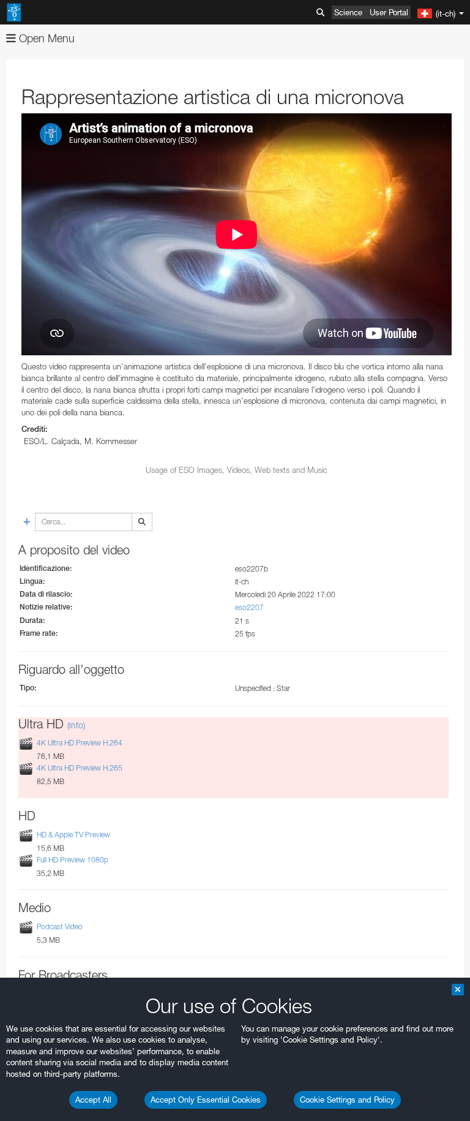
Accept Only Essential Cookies (206, 1099)
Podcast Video (60, 927)
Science (348, 12)
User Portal (389, 12)
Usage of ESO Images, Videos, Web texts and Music (236, 470)
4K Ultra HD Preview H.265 (79, 767)
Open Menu (45, 38)
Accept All (93, 1099)
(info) (76, 725)
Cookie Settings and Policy (347, 1099)
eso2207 (249, 607)
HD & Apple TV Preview (73, 834)
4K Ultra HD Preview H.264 (79, 742)
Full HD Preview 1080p (72, 859)
